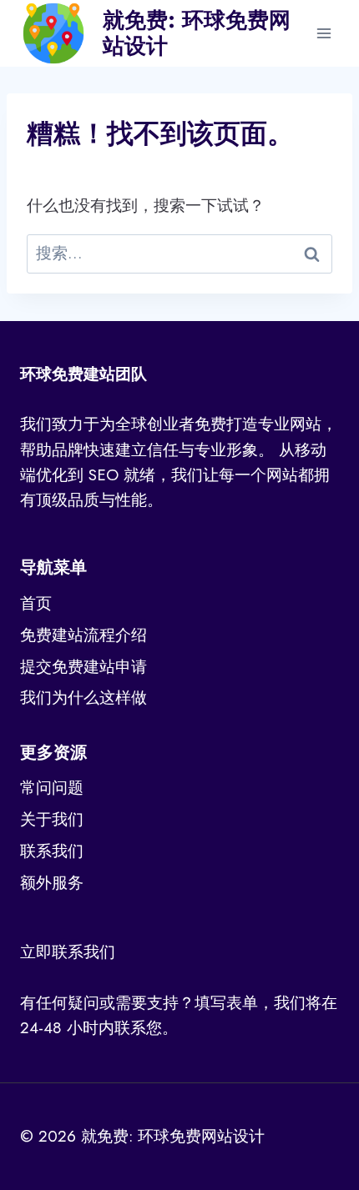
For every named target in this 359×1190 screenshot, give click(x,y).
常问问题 (51, 787)
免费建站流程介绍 (83, 635)
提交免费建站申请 (83, 666)
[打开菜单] (323, 33)
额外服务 (51, 882)
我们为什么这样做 (83, 697)
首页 (36, 603)
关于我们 (51, 819)
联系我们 (51, 851)
